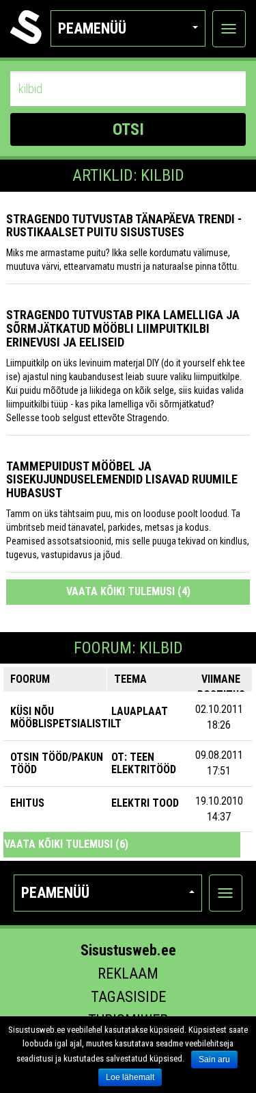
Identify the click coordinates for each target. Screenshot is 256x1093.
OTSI (128, 129)
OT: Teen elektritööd (143, 763)
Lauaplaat (139, 711)
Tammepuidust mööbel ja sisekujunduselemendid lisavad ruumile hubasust (122, 480)
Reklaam (128, 973)
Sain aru (214, 1059)
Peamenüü (92, 28)
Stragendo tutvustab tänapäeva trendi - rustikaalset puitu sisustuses (124, 226)
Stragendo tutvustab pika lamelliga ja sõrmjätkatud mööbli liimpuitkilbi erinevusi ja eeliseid (123, 328)
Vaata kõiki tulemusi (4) (128, 591)
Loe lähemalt (130, 1077)
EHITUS (27, 802)
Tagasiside (128, 996)
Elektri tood (145, 802)
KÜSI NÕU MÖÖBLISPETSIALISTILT (66, 717)
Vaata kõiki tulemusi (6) (66, 844)
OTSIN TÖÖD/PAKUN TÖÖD (56, 763)
